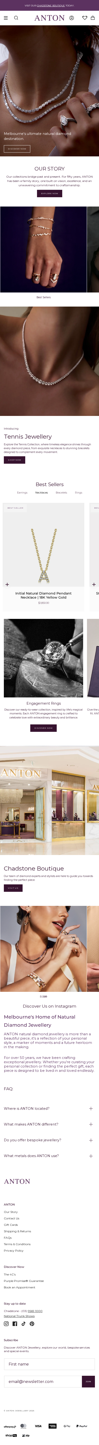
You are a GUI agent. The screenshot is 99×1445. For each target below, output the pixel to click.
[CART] (92, 18)
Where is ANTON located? (27, 1108)
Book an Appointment (19, 1287)
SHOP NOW (14, 460)
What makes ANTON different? (31, 1124)
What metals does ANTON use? (31, 1156)
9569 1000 (35, 1311)
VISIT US (13, 888)
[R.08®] (43, 949)
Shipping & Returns (17, 1231)
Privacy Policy (14, 1250)
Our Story (11, 1212)
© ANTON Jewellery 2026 (19, 1411)
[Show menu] (7, 17)
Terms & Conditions (17, 1244)
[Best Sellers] (43, 250)
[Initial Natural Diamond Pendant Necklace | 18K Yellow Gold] (43, 550)
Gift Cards (11, 1225)
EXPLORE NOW (49, 193)
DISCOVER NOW (17, 149)
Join (88, 1382)
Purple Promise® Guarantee (24, 1281)
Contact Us (11, 1218)
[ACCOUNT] (71, 18)
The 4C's (10, 1274)
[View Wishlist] (85, 18)
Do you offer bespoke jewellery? (32, 1140)
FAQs (8, 1237)
